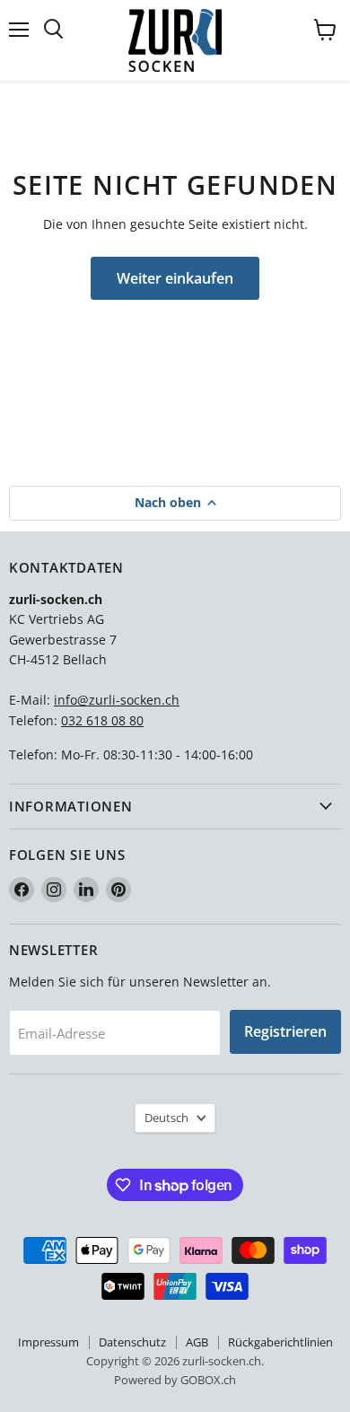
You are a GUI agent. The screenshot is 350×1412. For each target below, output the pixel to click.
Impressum (48, 1342)
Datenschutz (132, 1342)
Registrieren (285, 1031)
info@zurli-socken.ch (116, 699)
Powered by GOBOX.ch (175, 1380)
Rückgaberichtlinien (280, 1342)
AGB (197, 1342)
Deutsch (166, 1117)
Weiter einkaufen (175, 278)
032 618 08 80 (102, 720)
